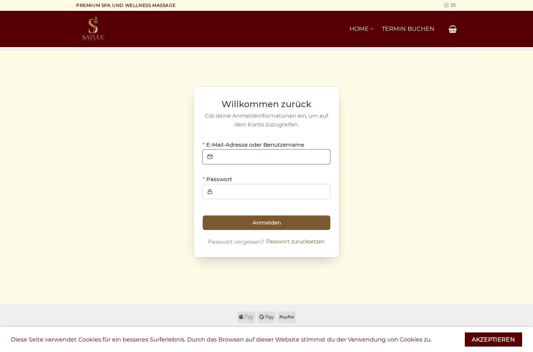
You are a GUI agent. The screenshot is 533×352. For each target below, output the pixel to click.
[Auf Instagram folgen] (446, 5)
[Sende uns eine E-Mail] (453, 5)
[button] (453, 29)
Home (359, 28)
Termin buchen (408, 28)
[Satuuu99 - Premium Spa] (124, 29)
